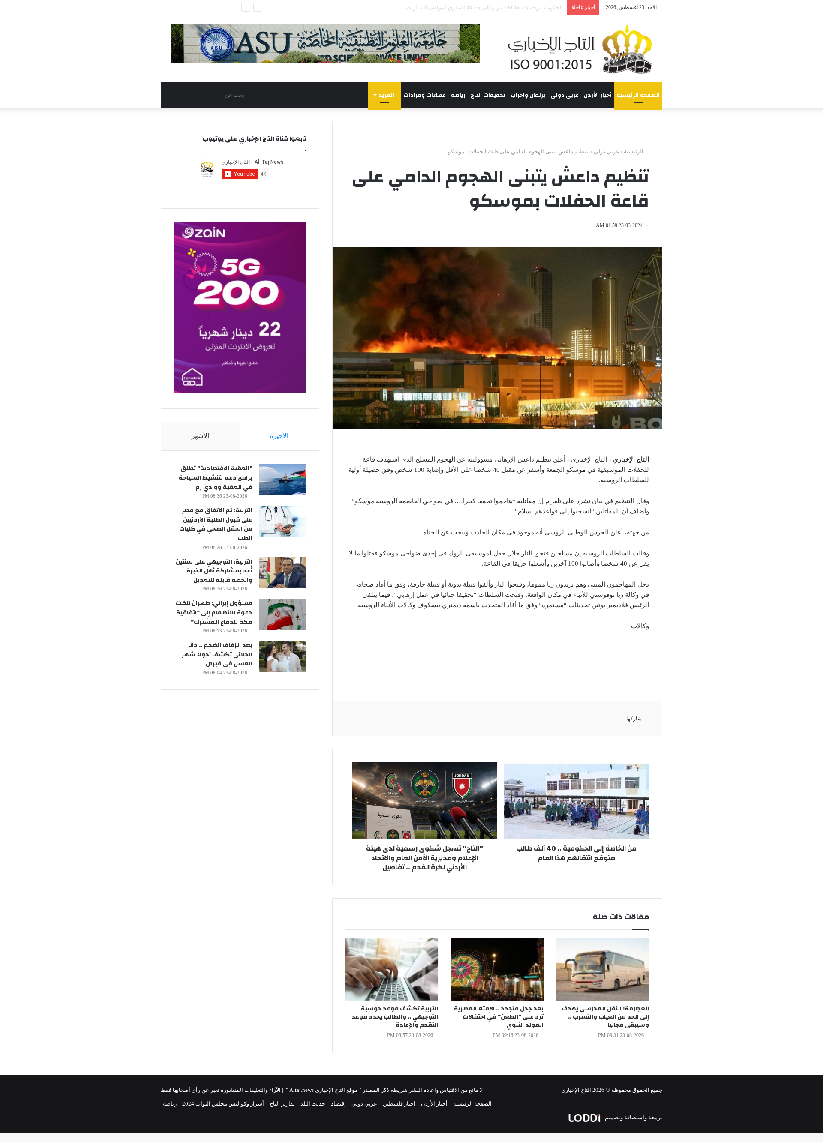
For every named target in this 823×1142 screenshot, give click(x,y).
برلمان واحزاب (528, 95)
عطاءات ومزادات (424, 95)
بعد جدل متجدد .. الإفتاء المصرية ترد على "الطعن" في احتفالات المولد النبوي (499, 1017)
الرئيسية (634, 151)
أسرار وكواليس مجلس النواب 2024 (223, 1103)
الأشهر (200, 435)
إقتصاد (338, 1103)
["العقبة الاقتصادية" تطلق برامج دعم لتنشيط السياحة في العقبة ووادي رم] (282, 479)
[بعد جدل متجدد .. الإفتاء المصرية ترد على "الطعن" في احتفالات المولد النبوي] (497, 969)
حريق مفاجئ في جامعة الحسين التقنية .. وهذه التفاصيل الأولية (492, 7)
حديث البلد (312, 1103)
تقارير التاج (282, 1103)
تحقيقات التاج (488, 95)
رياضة (458, 95)
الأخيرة (279, 435)
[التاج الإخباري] (583, 49)
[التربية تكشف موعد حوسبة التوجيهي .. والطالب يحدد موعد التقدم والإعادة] (391, 969)
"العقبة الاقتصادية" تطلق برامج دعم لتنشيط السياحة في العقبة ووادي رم (215, 477)
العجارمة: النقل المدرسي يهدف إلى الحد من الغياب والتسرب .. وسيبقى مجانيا (605, 1017)
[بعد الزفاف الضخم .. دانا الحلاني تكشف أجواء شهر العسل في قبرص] (282, 656)
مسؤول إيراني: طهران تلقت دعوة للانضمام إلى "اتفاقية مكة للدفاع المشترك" (214, 612)
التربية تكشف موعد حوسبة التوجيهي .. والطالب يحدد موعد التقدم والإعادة (394, 1017)
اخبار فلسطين (399, 1103)
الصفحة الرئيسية (638, 95)
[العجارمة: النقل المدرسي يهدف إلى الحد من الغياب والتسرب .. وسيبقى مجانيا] (602, 969)
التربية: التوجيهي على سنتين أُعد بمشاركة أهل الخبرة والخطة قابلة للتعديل (214, 571)
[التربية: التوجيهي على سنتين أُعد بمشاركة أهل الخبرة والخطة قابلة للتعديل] (282, 572)
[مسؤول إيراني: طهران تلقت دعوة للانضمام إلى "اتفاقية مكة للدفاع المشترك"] (282, 614)
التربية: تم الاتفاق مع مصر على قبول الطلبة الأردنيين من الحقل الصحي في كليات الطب (215, 524)
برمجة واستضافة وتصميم (633, 1117)
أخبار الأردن (597, 95)
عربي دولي (564, 95)
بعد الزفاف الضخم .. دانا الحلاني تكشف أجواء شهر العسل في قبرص (217, 654)
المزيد (386, 95)
